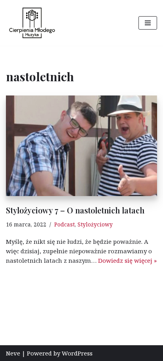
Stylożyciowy (95, 224)
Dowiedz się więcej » (127, 260)
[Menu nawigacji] (147, 23)
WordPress (77, 353)
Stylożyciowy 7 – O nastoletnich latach (75, 210)
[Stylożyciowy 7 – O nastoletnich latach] (81, 145)
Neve (13, 353)
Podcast (64, 224)
